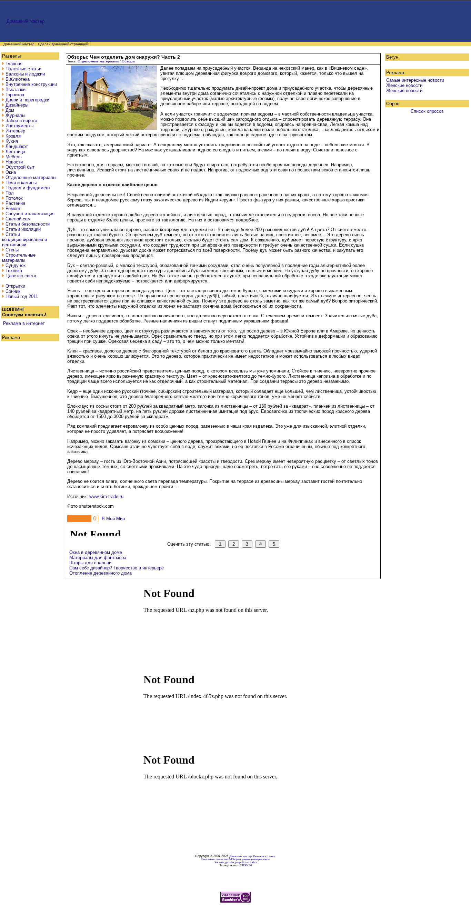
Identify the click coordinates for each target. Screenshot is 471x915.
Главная (14, 63)
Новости (14, 162)
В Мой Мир (113, 518)
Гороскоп (15, 94)
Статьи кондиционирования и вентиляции (24, 239)
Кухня (12, 141)
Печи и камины (21, 182)
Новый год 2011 (22, 296)
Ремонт (13, 208)
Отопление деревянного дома (100, 573)
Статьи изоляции (23, 229)
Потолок (14, 198)
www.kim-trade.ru (106, 496)
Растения (15, 203)
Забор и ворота (21, 120)
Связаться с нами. (264, 856)
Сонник (13, 291)
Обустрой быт (20, 167)
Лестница (15, 151)
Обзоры (128, 61)
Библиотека (18, 79)
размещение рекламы (256, 859)
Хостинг (219, 862)
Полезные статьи (23, 68)
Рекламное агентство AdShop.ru (221, 859)
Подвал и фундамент (28, 187)
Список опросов (427, 111)
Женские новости (404, 85)
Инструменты (19, 125)
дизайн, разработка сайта (241, 862)
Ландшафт (17, 146)
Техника (14, 270)
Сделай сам (18, 218)
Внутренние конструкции (31, 84)
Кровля (13, 136)
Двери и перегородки (27, 99)
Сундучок (16, 265)
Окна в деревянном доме (95, 552)
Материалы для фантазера (97, 557)
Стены (12, 249)
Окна (11, 172)
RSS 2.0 (247, 865)
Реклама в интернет (24, 323)
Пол (10, 193)
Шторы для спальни (90, 562)
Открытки (15, 286)
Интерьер (15, 130)
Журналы (15, 115)
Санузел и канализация (30, 213)
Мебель (14, 156)
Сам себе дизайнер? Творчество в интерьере (116, 567)
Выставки (16, 89)
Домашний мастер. (26, 21)
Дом (10, 110)
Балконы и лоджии (25, 74)
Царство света (21, 275)
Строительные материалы (19, 257)
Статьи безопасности (28, 224)
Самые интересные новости (415, 80)
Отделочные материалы (31, 177)
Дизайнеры (17, 105)
